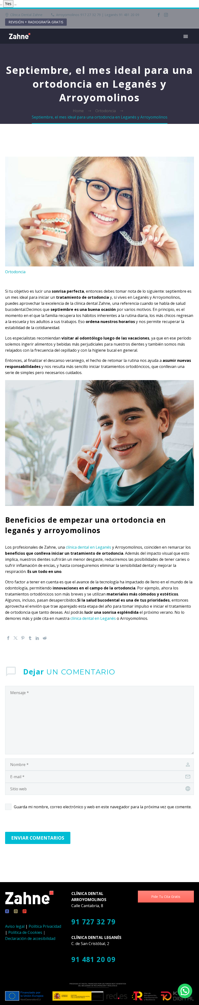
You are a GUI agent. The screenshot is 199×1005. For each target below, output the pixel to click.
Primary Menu (185, 36)
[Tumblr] (30, 638)
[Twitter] (15, 638)
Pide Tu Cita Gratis (165, 896)
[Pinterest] (23, 638)
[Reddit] (45, 638)
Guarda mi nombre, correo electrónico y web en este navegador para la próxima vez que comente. (102, 806)
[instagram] (16, 911)
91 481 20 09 (93, 959)
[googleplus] (24, 911)
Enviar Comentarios (37, 838)
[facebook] (7, 911)
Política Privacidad (45, 926)
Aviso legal (15, 926)
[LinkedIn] (37, 638)
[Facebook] (158, 15)
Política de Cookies (25, 932)
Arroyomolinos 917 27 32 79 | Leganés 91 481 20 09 (97, 14)
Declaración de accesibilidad (30, 938)
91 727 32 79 (93, 921)
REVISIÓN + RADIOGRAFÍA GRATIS (35, 22)
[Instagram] (166, 15)
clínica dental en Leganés (88, 547)
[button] (185, 991)
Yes (8, 3)
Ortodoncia (15, 271)
